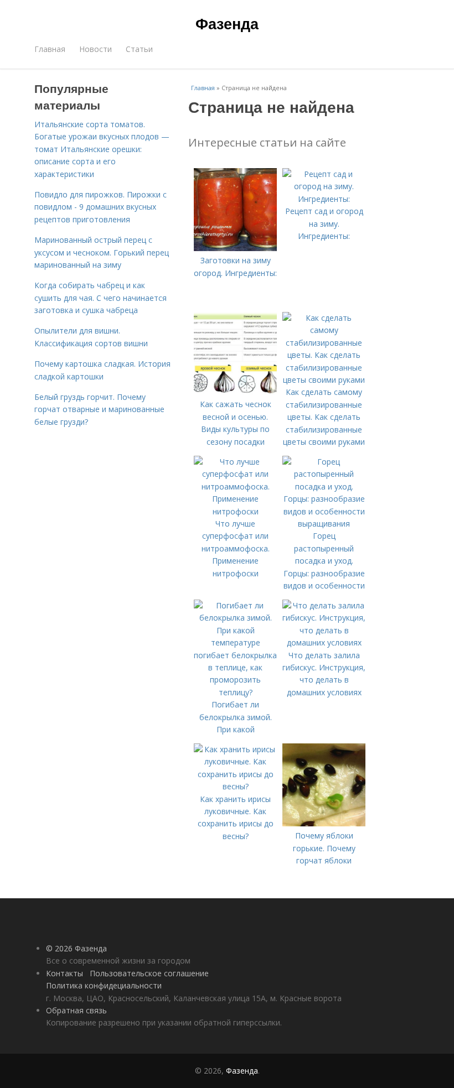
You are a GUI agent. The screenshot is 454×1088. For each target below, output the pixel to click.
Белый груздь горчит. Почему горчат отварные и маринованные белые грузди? (99, 409)
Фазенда (227, 23)
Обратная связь (76, 1010)
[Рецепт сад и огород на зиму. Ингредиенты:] (323, 199)
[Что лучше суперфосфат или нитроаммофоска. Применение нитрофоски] (235, 511)
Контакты (64, 973)
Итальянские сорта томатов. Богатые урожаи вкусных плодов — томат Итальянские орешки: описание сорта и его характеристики (101, 149)
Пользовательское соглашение (149, 973)
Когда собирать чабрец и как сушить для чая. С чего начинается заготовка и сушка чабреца (100, 297)
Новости (95, 49)
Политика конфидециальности (104, 985)
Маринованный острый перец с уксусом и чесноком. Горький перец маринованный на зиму (101, 252)
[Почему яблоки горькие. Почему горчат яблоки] (323, 823)
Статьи (139, 49)
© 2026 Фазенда (76, 948)
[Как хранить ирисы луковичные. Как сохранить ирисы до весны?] (235, 786)
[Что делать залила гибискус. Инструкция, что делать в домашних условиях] (323, 642)
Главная (49, 49)
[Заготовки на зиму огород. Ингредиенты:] (235, 248)
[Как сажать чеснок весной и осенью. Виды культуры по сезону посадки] (235, 392)
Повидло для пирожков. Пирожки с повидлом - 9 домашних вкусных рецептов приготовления (100, 207)
